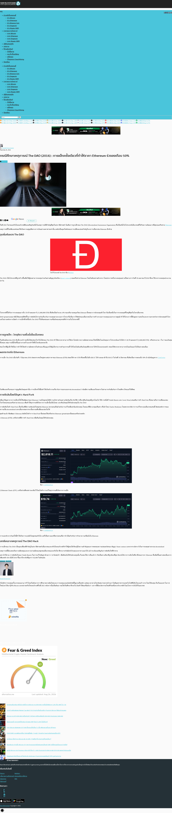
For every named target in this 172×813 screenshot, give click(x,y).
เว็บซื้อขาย (10, 51)
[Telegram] (5, 220)
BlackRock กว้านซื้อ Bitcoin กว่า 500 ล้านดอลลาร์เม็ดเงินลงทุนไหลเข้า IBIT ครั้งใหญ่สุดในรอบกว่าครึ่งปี (37, 745)
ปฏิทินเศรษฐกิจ (9, 44)
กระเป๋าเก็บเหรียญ (13, 54)
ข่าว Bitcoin (11, 18)
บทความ (6, 46)
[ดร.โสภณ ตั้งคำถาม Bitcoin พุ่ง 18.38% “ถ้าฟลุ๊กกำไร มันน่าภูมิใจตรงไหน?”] (2, 741)
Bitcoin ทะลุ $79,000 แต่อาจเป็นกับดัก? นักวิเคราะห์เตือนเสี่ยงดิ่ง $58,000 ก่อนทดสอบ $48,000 (35, 716)
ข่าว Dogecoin (12, 25)
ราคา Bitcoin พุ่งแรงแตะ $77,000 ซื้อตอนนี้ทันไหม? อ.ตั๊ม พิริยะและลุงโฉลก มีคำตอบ (31, 727)
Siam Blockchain (5, 805)
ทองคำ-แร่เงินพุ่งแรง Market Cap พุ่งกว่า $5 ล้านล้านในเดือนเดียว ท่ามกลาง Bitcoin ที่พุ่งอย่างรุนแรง (36, 710)
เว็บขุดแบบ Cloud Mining (15, 59)
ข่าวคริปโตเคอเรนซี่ (10, 15)
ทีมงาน (2, 773)
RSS (16, 779)
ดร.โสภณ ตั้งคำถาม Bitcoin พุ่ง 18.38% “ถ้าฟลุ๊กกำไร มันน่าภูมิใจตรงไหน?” (29, 739)
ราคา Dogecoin (12, 38)
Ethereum (168, 225)
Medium (71, 272)
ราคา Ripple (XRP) (13, 41)
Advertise (3, 779)
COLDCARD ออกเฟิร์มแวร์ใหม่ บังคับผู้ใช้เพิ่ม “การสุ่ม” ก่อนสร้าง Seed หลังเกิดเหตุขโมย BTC (33, 733)
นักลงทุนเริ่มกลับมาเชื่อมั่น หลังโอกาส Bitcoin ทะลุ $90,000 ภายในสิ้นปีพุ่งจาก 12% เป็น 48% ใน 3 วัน (36, 705)
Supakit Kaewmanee (8, 148)
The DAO (8, 561)
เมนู (1, 11)
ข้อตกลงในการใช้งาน (21, 776)
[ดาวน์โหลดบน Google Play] (19, 801)
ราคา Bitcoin (11, 33)
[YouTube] (7, 220)
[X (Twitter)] (4, 793)
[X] (3, 220)
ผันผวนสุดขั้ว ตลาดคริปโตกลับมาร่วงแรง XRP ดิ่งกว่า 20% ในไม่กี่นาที (27, 722)
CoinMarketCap (48, 485)
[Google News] (18, 220)
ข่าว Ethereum (12, 20)
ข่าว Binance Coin (13, 23)
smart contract (65, 278)
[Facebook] (1, 220)
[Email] (4, 796)
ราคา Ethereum (12, 36)
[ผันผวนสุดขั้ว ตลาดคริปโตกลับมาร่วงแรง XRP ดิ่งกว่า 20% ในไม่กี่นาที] (2, 723)
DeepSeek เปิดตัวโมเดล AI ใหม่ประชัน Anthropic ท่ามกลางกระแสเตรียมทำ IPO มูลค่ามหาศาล (34, 756)
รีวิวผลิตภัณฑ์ (8, 49)
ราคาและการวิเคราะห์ (10, 31)
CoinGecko (161, 357)
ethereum (2, 561)
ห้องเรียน (7, 62)
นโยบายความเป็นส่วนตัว (7, 776)
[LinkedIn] (4, 791)
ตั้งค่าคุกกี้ (3, 781)
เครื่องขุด (10, 57)
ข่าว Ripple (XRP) (13, 28)
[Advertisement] (86, 296)
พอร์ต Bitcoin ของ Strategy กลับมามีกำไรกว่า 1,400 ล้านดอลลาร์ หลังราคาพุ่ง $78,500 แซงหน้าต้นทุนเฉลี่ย (39, 750)
